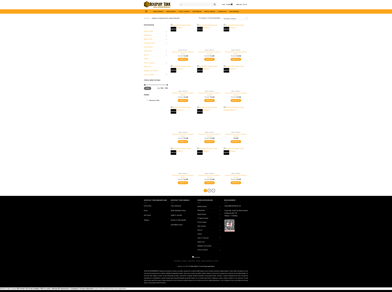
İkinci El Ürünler (210, 11)
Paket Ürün (147, 67)
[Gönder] (214, 4)
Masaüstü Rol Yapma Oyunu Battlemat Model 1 (183, 53)
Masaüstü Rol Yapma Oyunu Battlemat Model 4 (236, 176)
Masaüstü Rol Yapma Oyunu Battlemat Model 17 (236, 135)
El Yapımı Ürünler (149, 43)
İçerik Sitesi (147, 206)
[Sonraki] (213, 190)
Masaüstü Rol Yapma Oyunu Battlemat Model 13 (209, 94)
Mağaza (146, 220)
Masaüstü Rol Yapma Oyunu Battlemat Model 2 (183, 176)
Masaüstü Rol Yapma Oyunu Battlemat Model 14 (236, 94)
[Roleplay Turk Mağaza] (160, 4)
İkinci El (146, 55)
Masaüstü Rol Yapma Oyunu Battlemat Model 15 (183, 135)
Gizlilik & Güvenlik (176, 215)
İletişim (216, 261)
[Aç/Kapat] (166, 31)
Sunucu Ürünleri (149, 75)
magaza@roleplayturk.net (232, 206)
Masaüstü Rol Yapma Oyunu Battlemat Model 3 (209, 176)
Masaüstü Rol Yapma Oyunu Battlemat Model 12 (183, 94)
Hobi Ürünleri (197, 11)
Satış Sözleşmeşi (176, 206)
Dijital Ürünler (170, 11)
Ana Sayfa (147, 18)
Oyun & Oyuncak (184, 11)
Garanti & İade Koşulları (178, 220)
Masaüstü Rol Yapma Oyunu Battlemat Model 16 (209, 135)
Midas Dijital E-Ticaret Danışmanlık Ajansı (202, 266)
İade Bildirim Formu (177, 225)
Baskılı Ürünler (158, 11)
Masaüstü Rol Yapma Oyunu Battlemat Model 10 (209, 53)
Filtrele (147, 88)
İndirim (146, 59)
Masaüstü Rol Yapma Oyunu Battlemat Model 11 (236, 53)
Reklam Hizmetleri (207, 261)
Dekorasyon (222, 11)
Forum (146, 210)
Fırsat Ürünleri (234, 11)
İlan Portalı (147, 215)
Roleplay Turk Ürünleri (151, 71)
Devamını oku (183, 59)
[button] (227, 4)
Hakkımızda (177, 261)
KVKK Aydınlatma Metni (178, 210)
